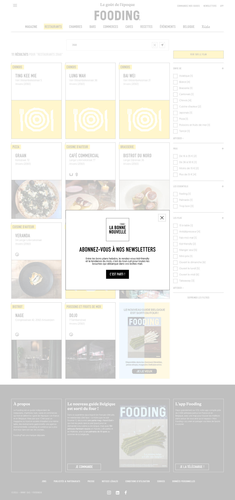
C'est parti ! (117, 274)
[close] (162, 217)
